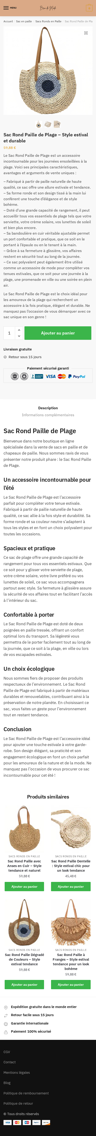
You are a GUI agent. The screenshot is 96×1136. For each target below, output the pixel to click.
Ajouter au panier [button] (24, 886)
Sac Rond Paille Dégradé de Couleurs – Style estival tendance (24, 959)
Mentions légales (16, 1072)
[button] (85, 32)
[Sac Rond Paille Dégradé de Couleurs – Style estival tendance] (24, 922)
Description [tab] (48, 408)
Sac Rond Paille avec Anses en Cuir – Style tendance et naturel (24, 866)
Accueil (8, 21)
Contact (9, 1062)
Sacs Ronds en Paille (48, 21)
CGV (6, 1052)
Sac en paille (24, 21)
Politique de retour (18, 1103)
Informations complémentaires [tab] (48, 414)
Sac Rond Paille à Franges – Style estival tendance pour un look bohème (71, 962)
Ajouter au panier (58, 333)
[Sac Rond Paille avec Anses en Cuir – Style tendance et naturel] (24, 829)
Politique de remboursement (26, 1093)
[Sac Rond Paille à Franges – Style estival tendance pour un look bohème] (70, 922)
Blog (6, 1082)
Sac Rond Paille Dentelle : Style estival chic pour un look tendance (70, 866)
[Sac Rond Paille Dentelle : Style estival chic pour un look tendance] (70, 829)
